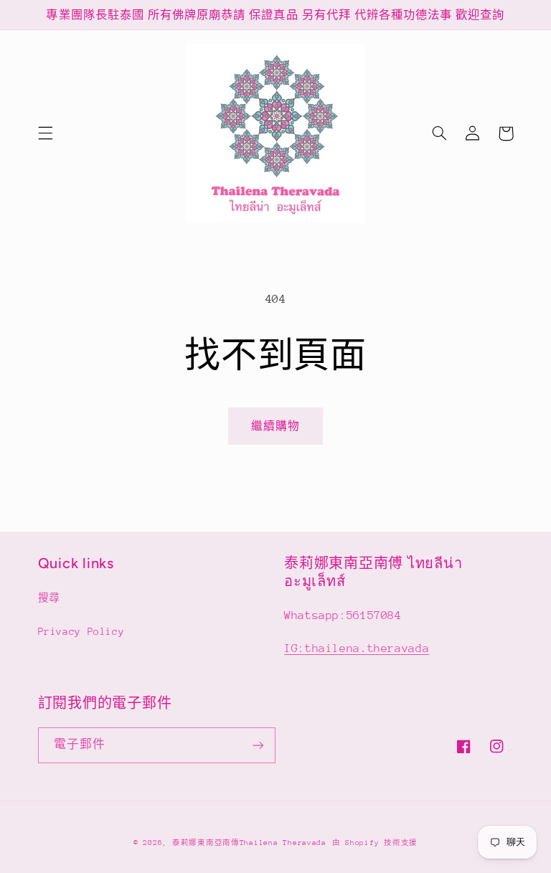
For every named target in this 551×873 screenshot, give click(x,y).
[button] (45, 133)
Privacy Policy (81, 631)
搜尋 (49, 597)
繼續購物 (275, 426)
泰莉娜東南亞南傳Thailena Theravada (249, 843)
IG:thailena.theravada (356, 648)
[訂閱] (258, 745)
